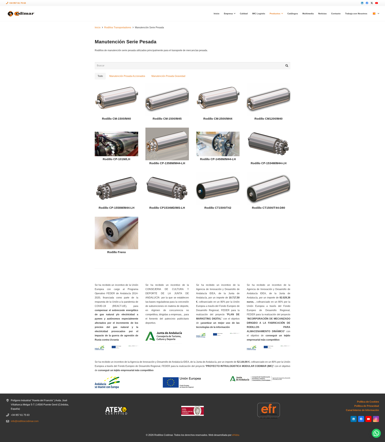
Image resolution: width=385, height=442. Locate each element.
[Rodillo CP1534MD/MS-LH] (167, 188)
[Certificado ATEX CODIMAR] (116, 411)
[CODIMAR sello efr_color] (268, 411)
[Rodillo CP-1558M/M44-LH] (116, 188)
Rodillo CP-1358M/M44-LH (167, 163)
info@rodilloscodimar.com (24, 421)
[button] (376, 13)
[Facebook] (367, 3)
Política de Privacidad (366, 406)
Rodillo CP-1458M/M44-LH (218, 159)
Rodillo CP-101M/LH (116, 159)
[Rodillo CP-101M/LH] (116, 144)
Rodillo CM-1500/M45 (167, 118)
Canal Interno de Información (362, 410)
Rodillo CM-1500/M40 (116, 118)
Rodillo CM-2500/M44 (217, 118)
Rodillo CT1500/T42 (217, 207)
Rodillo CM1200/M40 (268, 118)
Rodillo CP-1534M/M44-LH (268, 163)
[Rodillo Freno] (116, 233)
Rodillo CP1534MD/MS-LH (167, 207)
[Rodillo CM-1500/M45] (167, 99)
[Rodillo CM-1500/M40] (116, 99)
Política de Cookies (368, 401)
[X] (371, 3)
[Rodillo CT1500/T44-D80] (268, 188)
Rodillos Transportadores (117, 27)
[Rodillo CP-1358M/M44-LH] (167, 144)
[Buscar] (286, 65)
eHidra (235, 435)
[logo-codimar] (21, 13)
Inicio (97, 27)
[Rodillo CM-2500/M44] (218, 99)
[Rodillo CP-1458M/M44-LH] (218, 144)
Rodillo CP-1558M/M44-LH (116, 207)
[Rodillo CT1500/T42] (218, 188)
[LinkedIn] (362, 3)
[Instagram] (376, 419)
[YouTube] (376, 3)
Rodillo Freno (116, 252)
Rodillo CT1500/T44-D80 (268, 207)
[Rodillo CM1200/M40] (268, 99)
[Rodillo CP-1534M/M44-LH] (268, 144)
